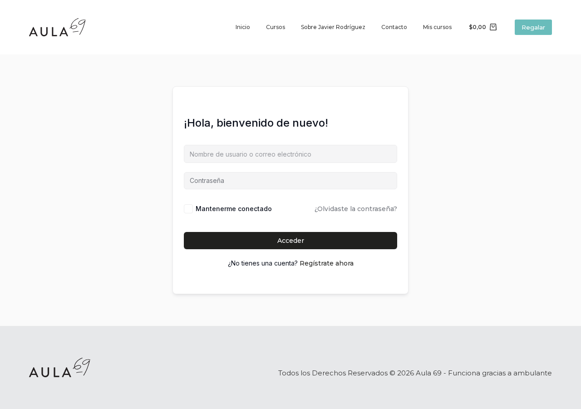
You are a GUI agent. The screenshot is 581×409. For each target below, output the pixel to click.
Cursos (275, 27)
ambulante (532, 373)
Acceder (290, 241)
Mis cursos (437, 27)
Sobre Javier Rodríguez (333, 27)
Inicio (243, 27)
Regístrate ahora (327, 263)
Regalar (533, 27)
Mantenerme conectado (234, 208)
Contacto (394, 27)
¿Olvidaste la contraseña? (356, 209)
